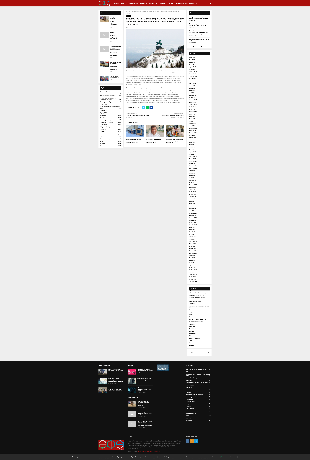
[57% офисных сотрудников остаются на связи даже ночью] (132, 390)
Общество (128, 15)
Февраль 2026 (193, 71)
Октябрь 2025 (192, 81)
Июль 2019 (192, 258)
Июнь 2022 (192, 175)
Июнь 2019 (192, 260)
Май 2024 (191, 121)
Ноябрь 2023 (192, 135)
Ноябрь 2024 (192, 107)
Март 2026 (192, 69)
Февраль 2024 (193, 128)
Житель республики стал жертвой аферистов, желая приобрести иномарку (115, 36)
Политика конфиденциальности (186, 3)
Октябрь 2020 (192, 222)
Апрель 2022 (192, 180)
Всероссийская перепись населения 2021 (197, 382)
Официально (103, 129)
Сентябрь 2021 (193, 196)
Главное (102, 110)
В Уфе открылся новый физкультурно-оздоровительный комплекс (115, 380)
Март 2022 (192, 182)
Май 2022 (191, 177)
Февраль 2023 (193, 156)
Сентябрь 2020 (193, 225)
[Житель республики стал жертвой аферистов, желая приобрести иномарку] (104, 35)
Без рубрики (103, 104)
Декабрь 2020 (193, 217)
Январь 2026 (192, 74)
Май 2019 (191, 262)
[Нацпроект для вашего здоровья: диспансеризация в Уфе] (132, 372)
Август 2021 (192, 199)
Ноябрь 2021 (192, 192)
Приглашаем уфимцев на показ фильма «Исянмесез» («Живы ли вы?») (154, 140)
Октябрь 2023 (192, 137)
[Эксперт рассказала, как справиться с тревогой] (132, 381)
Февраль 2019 (193, 269)
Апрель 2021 (192, 208)
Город (102, 113)
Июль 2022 (192, 173)
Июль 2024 (192, 116)
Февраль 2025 (193, 100)
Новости (124, 3)
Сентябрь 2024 (193, 111)
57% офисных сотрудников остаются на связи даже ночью (144, 389)
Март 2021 (192, 210)
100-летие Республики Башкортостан (110, 92)
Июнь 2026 (192, 62)
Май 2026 (191, 64)
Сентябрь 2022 (193, 168)
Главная (116, 3)
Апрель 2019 (192, 265)
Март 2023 (192, 154)
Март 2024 (192, 126)
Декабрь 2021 (193, 189)
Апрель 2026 (192, 67)
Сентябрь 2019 (193, 253)
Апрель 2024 (192, 123)
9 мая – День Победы (106, 102)
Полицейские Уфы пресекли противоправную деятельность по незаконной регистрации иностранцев (115, 51)
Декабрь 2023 (193, 133)
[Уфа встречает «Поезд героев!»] (104, 78)
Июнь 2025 (192, 90)
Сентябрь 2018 (193, 281)
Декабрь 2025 (193, 76)
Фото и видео (133, 3)
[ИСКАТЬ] (208, 352)
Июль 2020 (192, 229)
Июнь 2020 (192, 232)
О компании (153, 3)
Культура (102, 117)
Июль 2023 (192, 144)
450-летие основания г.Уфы (108, 95)
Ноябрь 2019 (192, 248)
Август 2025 (192, 85)
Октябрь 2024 (192, 109)
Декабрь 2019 (193, 246)
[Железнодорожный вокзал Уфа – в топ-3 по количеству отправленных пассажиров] (104, 64)
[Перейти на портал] (163, 370)
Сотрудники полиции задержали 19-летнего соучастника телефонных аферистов (114, 21)
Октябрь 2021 (192, 194)
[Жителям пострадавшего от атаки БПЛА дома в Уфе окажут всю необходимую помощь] (102, 390)
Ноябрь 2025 (192, 78)
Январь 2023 (192, 159)
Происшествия (104, 134)
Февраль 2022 (193, 184)
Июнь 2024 (192, 118)
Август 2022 (192, 170)
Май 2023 (191, 149)
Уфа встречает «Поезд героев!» (114, 77)
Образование (103, 124)
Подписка (162, 3)
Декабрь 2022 (193, 161)
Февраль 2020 (193, 241)
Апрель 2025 (192, 95)
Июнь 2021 (192, 203)
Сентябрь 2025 (193, 83)
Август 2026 (192, 57)
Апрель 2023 (192, 151)
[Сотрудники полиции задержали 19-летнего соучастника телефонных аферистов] (104, 19)
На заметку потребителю (107, 122)
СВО (101, 136)
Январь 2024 (192, 130)
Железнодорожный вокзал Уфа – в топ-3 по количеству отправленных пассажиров (115, 65)
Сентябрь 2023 (193, 140)
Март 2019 (192, 267)
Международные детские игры (108, 120)
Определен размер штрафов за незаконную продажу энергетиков (174, 140)
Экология (102, 143)
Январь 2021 (192, 215)
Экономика (103, 145)
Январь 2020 (192, 243)
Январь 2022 (192, 187)
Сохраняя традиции (105, 138)
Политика (103, 131)
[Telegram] (196, 441)
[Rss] (192, 441)
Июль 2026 (192, 60)
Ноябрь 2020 (192, 220)
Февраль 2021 (193, 213)
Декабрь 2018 (193, 274)
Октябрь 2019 (192, 251)
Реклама (170, 3)
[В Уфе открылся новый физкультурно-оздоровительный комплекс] (102, 381)
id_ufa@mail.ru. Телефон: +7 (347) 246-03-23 (149, 451)
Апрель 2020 (192, 236)
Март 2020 (192, 239)
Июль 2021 (192, 201)
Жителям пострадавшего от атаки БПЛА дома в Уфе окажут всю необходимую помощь (115, 390)
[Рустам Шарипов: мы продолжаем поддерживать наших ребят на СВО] (102, 372)
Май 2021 (191, 206)
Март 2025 (192, 97)
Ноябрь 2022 (192, 163)
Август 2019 (192, 255)
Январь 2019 (192, 272)
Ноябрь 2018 (192, 276)
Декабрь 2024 (193, 104)
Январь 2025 (192, 102)
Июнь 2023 (192, 147)
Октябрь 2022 (192, 166)
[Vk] (187, 441)
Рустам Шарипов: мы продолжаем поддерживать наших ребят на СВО (116, 371)
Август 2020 (192, 227)
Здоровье (103, 115)
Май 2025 (191, 92)
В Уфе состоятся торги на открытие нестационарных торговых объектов (134, 140)
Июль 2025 (192, 88)
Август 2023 (192, 142)
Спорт (101, 141)
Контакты (143, 3)
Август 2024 (192, 114)
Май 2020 (191, 234)
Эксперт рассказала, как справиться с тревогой (144, 379)
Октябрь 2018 (192, 279)
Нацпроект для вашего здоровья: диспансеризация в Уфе (145, 371)
